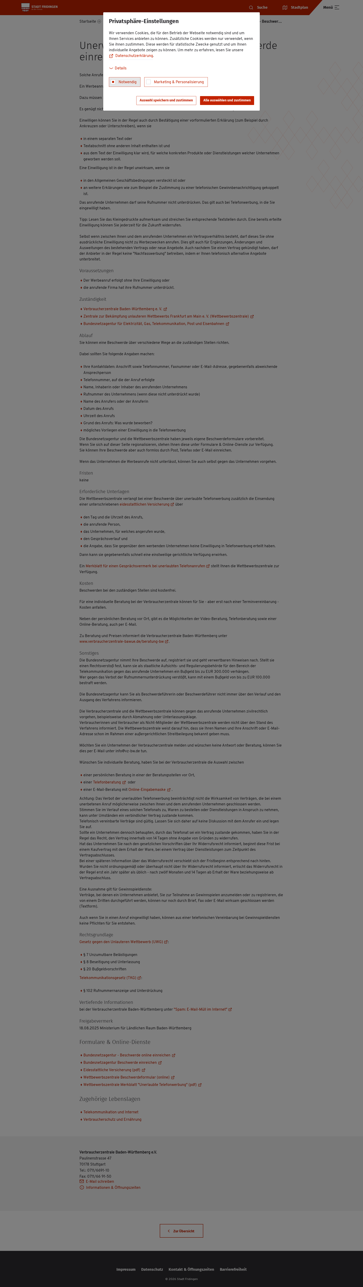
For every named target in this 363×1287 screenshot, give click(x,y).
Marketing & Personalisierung (179, 82)
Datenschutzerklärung (134, 56)
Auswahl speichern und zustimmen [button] (166, 100)
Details (120, 68)
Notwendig (128, 82)
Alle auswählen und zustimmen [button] (227, 100)
